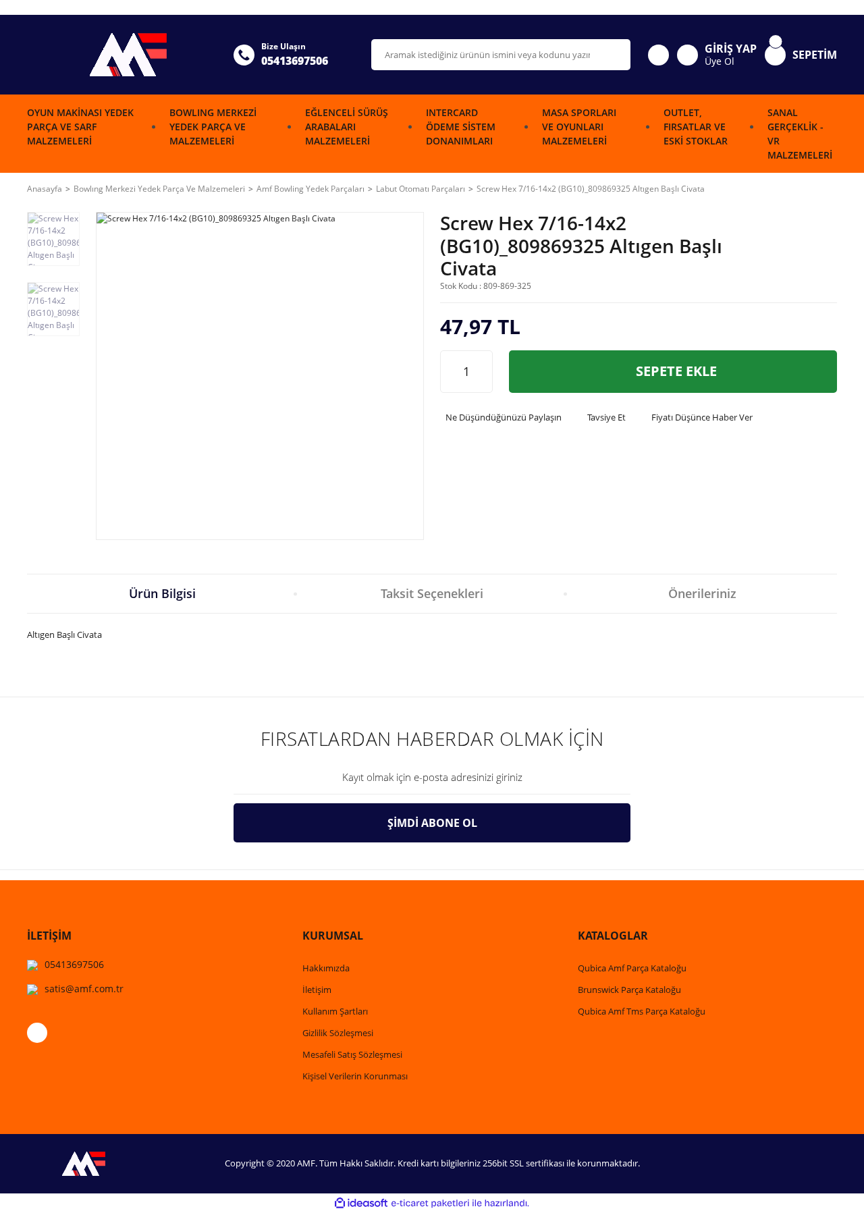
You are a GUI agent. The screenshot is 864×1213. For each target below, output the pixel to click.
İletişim (316, 989)
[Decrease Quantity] (451, 371)
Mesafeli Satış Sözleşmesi (352, 1054)
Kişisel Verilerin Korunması (355, 1076)
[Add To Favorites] (822, 252)
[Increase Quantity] (482, 371)
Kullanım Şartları (335, 1011)
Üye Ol (719, 61)
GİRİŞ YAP (731, 48)
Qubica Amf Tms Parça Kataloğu (641, 1011)
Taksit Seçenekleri (432, 593)
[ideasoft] (361, 1203)
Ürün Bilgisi (162, 593)
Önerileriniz (702, 593)
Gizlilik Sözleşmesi (337, 1033)
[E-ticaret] (430, 1203)
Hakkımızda (326, 968)
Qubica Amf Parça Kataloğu (632, 968)
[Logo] (122, 55)
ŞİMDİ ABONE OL (432, 822)
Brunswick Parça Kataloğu (629, 989)
